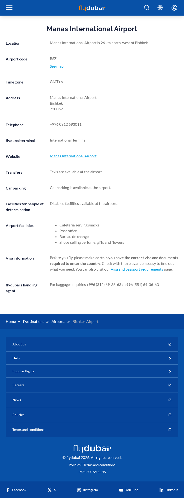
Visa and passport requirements (137, 269)
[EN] (160, 8)
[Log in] (172, 8)
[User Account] (172, 8)
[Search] (146, 8)
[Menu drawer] (9, 7)
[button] (146, 8)
